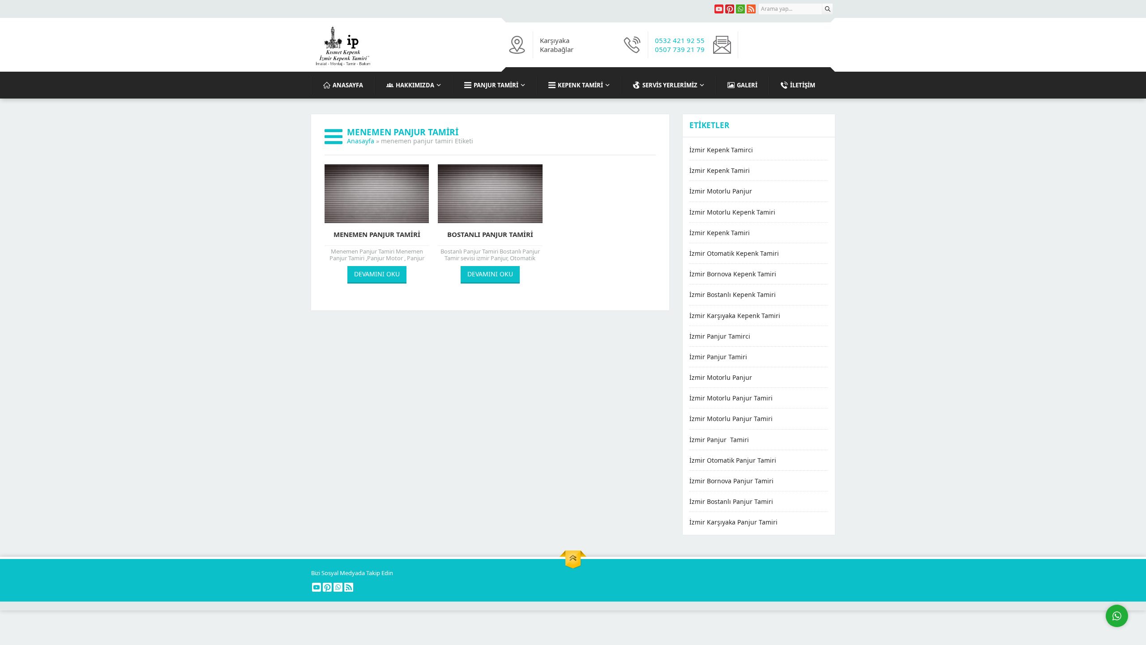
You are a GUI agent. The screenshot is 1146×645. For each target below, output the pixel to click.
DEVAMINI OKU (377, 274)
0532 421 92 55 (680, 40)
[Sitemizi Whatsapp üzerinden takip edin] (740, 8)
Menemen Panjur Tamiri (377, 234)
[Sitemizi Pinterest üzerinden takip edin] (729, 8)
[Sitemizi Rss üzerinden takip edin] (751, 8)
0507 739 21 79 (680, 49)
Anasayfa (360, 141)
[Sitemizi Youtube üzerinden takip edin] (718, 8)
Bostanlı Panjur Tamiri (490, 234)
